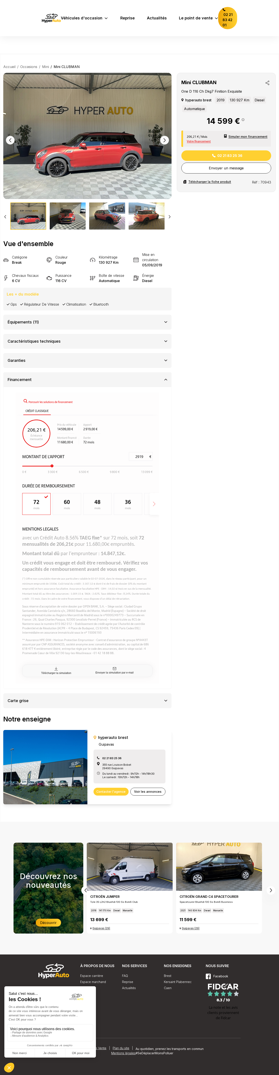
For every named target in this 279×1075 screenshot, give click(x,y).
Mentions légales (123, 1053)
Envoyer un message (226, 168)
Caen (168, 988)
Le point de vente (196, 18)
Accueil (9, 67)
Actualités (157, 18)
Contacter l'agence (111, 791)
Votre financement (199, 141)
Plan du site (121, 1048)
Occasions (28, 67)
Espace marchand (93, 982)
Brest (167, 976)
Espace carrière (91, 976)
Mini (45, 67)
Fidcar (226, 1017)
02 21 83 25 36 (229, 155)
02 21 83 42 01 (228, 19)
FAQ (125, 976)
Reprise (127, 18)
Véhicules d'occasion (81, 18)
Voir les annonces (148, 791)
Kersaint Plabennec (178, 982)
